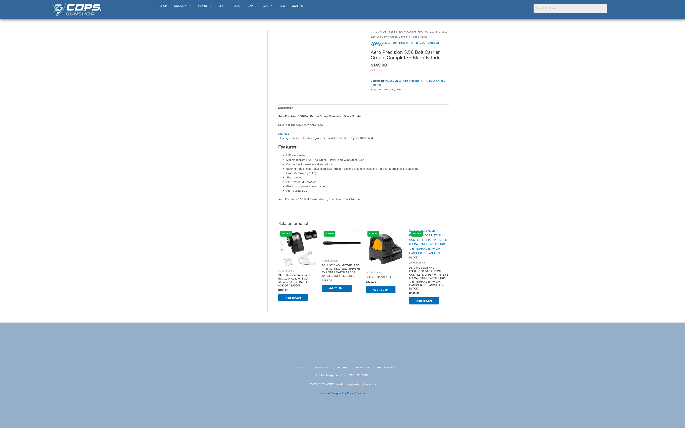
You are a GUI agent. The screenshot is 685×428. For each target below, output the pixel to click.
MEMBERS (204, 5)
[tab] (363, 134)
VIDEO (222, 5)
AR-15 (414, 42)
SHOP (163, 5)
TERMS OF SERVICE (385, 367)
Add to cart (293, 297)
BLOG (237, 5)
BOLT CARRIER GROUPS (413, 32)
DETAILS (283, 133)
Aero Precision (400, 42)
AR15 (398, 89)
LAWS (251, 5)
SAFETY (267, 5)
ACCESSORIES (380, 42)
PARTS (393, 32)
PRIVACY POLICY (363, 367)
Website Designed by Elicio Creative (342, 393)
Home (374, 32)
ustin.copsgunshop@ (351, 384)
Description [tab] (285, 107)
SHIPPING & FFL (321, 367)
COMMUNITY (182, 5)
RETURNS (342, 367)
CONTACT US (300, 367)
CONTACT (298, 5)
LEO (282, 5)
